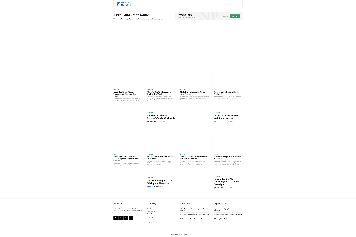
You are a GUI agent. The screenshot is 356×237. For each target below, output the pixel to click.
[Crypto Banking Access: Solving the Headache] (129, 182)
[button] (238, 3)
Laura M (156, 186)
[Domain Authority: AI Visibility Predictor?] (228, 77)
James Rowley (220, 121)
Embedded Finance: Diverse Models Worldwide (161, 117)
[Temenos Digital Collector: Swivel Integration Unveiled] (194, 142)
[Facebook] (115, 218)
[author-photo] (148, 122)
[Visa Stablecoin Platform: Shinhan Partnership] (161, 142)
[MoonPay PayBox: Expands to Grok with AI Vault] (161, 77)
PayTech (116, 154)
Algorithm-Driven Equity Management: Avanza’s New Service (124, 94)
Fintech (116, 89)
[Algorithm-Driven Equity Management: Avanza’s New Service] (127, 77)
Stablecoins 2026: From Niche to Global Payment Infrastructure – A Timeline (127, 159)
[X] (125, 218)
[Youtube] (131, 218)
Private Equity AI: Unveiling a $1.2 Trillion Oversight (226, 182)
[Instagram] (120, 218)
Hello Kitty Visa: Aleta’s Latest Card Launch (193, 219)
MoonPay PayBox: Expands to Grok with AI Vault (159, 93)
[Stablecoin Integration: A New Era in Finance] (228, 142)
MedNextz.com (151, 223)
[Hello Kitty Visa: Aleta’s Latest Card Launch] (194, 77)
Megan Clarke (153, 121)
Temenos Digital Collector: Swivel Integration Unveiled (193, 158)
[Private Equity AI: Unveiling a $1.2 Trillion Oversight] (195, 182)
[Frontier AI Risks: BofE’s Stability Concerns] (195, 117)
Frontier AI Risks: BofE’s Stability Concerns (227, 117)
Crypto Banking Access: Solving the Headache (159, 182)
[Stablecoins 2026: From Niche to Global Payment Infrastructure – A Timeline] (127, 142)
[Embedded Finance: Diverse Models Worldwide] (129, 117)
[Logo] (123, 4)
